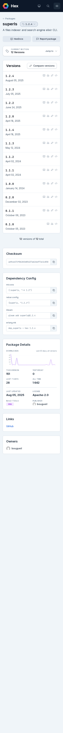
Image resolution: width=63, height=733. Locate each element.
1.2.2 (10, 103)
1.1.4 (10, 130)
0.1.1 (10, 211)
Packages (10, 18)
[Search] (48, 5)
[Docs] (44, 75)
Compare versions (44, 65)
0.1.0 (10, 224)
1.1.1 (10, 170)
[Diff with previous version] (52, 75)
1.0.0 (10, 184)
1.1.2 (10, 157)
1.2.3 (10, 89)
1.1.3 (10, 143)
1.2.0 (10, 116)
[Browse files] (56, 75)
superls (10, 23)
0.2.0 (10, 197)
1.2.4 (10, 76)
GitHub (10, 426)
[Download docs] (48, 75)
